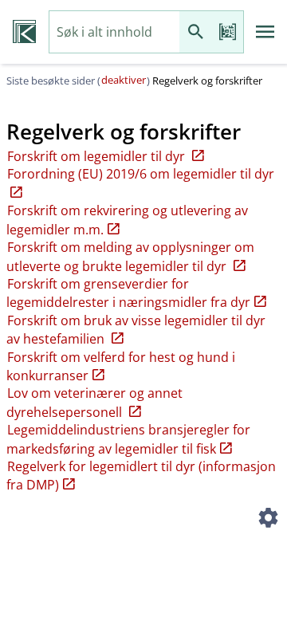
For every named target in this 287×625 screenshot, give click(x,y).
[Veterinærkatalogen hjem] (24, 32)
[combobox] (114, 32)
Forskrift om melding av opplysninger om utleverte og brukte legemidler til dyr (130, 256)
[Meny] (265, 32)
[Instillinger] (268, 520)
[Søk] (195, 32)
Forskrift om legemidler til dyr (97, 156)
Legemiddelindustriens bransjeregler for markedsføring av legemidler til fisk (128, 439)
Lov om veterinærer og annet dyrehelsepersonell (94, 402)
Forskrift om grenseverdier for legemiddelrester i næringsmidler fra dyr (128, 293)
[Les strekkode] (227, 32)
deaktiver (123, 80)
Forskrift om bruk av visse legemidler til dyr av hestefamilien (135, 330)
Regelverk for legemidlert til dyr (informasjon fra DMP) (141, 475)
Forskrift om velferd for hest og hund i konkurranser (120, 366)
